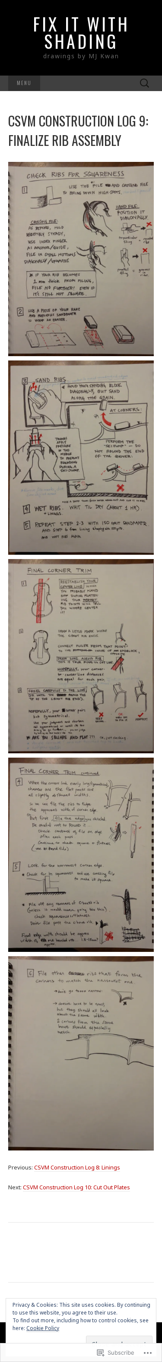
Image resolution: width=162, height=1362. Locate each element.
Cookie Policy (42, 1328)
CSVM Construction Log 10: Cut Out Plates (76, 1187)
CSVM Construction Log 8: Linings (77, 1167)
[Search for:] (145, 83)
